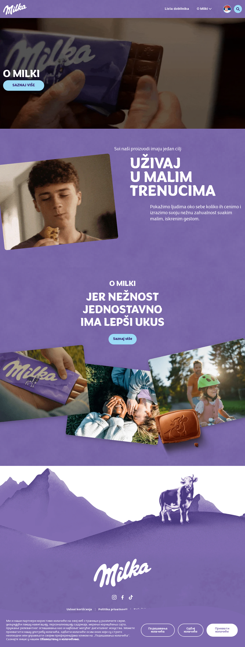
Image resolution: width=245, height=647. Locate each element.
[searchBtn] (238, 9)
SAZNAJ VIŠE (23, 85)
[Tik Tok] (130, 597)
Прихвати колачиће (222, 630)
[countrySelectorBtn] (227, 9)
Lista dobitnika (177, 9)
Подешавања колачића (157, 630)
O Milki (202, 9)
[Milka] (15, 9)
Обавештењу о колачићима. (60, 639)
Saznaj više (122, 339)
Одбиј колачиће (190, 630)
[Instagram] (114, 597)
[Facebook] (122, 597)
